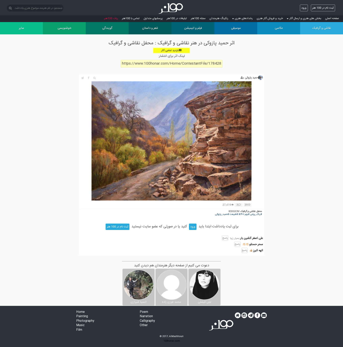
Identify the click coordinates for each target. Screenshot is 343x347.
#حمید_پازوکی (222, 214)
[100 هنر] (171, 8)
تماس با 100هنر (131, 18)
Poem (144, 312)
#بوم (247, 214)
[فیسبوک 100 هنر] (257, 315)
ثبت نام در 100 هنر (323, 8)
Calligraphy (147, 321)
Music (80, 325)
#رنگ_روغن (256, 214)
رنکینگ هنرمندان (218, 18)
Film (79, 330)
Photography (85, 321)
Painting (82, 316)
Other (144, 325)
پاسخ (225, 238)
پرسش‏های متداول (153, 18)
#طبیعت (234, 214)
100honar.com (171, 341)
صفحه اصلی (332, 18)
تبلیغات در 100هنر (177, 18)
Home (80, 312)
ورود (303, 8)
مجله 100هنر (198, 18)
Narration (146, 316)
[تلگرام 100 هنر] (251, 315)
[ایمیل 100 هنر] (264, 315)
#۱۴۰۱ (241, 214)
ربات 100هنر (111, 18)
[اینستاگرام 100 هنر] (244, 315)
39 (246, 205)
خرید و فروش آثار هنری (270, 18)
